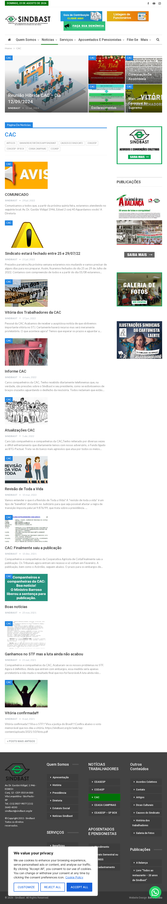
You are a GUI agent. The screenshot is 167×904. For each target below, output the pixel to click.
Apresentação (61, 777)
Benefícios (59, 845)
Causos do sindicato (71, 143)
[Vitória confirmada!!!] (26, 693)
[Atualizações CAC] (26, 410)
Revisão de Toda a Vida (24, 489)
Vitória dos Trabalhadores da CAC (33, 312)
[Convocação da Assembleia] (144, 69)
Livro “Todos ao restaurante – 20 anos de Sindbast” (145, 875)
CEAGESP (92, 143)
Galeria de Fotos (145, 833)
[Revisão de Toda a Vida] (26, 469)
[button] (155, 892)
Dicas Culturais (144, 805)
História (57, 785)
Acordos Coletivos (146, 781)
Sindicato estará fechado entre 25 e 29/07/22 (42, 253)
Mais (144, 40)
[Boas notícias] (26, 587)
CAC (8, 57)
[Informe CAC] (26, 351)
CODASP (55, 149)
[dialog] (53, 871)
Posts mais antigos (21, 741)
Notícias (48, 40)
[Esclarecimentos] (106, 98)
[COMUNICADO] (26, 175)
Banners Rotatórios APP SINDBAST (38, 143)
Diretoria (57, 800)
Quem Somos (26, 40)
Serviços (66, 40)
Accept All (79, 887)
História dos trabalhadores (141, 823)
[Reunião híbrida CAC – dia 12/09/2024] (46, 84)
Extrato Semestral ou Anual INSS (104, 857)
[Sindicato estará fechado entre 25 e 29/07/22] (26, 234)
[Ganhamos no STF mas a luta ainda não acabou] (26, 634)
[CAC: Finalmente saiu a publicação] (26, 528)
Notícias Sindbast (63, 816)
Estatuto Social (61, 808)
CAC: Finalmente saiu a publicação (33, 548)
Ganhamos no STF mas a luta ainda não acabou (44, 654)
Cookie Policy (74, 877)
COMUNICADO (17, 194)
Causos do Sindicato (148, 812)
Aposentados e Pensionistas (99, 40)
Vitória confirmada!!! (21, 713)
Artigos (11, 143)
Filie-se (132, 40)
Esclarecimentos (103, 108)
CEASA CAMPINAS (37, 149)
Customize (26, 887)
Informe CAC (15, 371)
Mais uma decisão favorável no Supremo (142, 103)
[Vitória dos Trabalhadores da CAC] (26, 293)
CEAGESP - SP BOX (15, 149)
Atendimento (101, 846)
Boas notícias (16, 607)
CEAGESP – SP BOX (105, 812)
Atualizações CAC (20, 430)
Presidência (59, 792)
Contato (140, 789)
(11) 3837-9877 (18, 803)
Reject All (52, 887)
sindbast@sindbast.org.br (18, 810)
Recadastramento (104, 867)
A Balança (142, 862)
